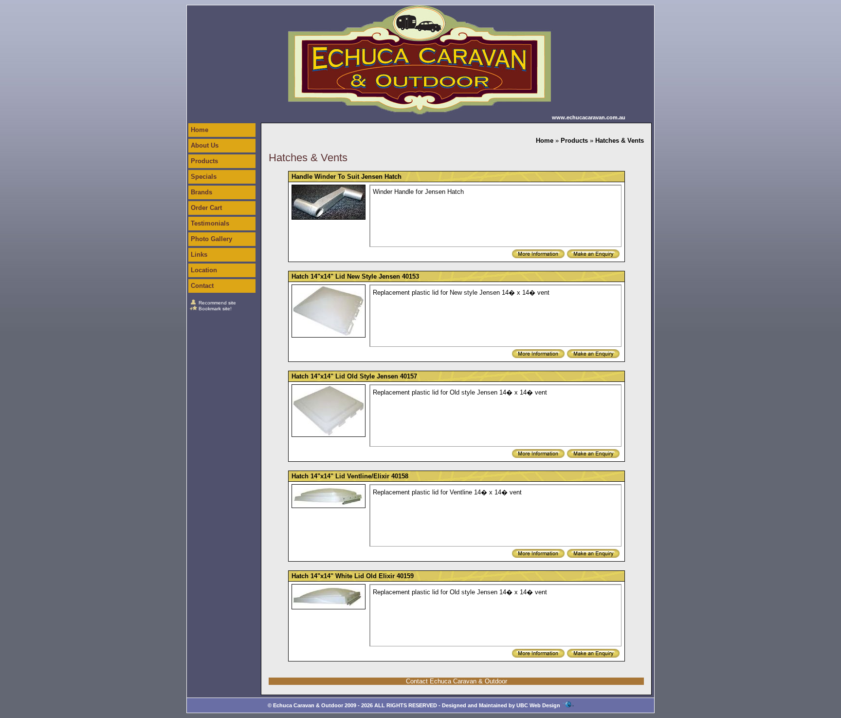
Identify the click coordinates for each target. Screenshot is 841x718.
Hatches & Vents (619, 140)
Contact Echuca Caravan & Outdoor (456, 681)
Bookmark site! (215, 308)
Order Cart (206, 207)
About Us (205, 145)
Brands (201, 192)
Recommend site (217, 302)
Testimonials (210, 223)
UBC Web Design (538, 705)
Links (199, 254)
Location (204, 270)
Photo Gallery (211, 239)
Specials (204, 176)
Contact (202, 285)
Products (204, 161)
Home (199, 129)
